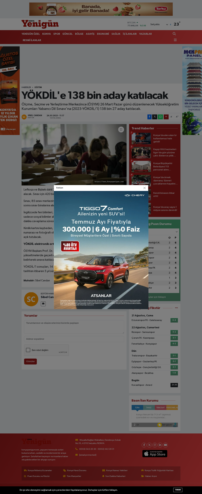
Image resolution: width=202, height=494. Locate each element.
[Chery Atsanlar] (101, 250)
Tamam (178, 490)
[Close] (144, 187)
